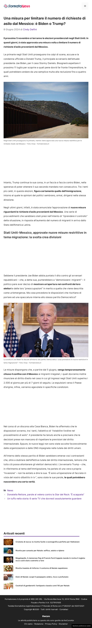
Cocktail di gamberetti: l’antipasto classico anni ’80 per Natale (42, 585)
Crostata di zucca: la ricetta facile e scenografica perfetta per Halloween (48, 542)
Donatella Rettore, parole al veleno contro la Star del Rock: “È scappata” (45, 494)
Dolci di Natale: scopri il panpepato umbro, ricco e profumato (42, 577)
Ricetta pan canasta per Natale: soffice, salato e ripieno (40, 550)
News (10, 490)
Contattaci (64, 609)
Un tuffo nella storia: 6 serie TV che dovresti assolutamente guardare (44, 498)
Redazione (38, 624)
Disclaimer (63, 624)
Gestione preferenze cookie (82, 626)
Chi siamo (28, 624)
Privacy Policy (51, 624)
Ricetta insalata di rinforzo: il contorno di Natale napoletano (42, 568)
